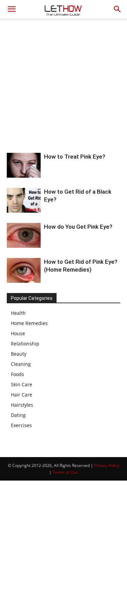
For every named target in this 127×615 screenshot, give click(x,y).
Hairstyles (22, 405)
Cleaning (21, 364)
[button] (11, 9)
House (18, 333)
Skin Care (21, 384)
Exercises (21, 425)
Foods (17, 374)
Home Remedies (29, 323)
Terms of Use (65, 472)
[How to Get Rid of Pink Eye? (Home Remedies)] (24, 270)
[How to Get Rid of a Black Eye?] (24, 200)
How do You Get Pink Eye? (78, 226)
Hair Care (21, 394)
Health (18, 313)
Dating (18, 415)
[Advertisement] (63, 85)
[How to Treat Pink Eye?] (24, 165)
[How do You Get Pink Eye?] (24, 235)
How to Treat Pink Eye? (74, 156)
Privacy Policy (107, 465)
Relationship (25, 343)
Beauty (18, 354)
